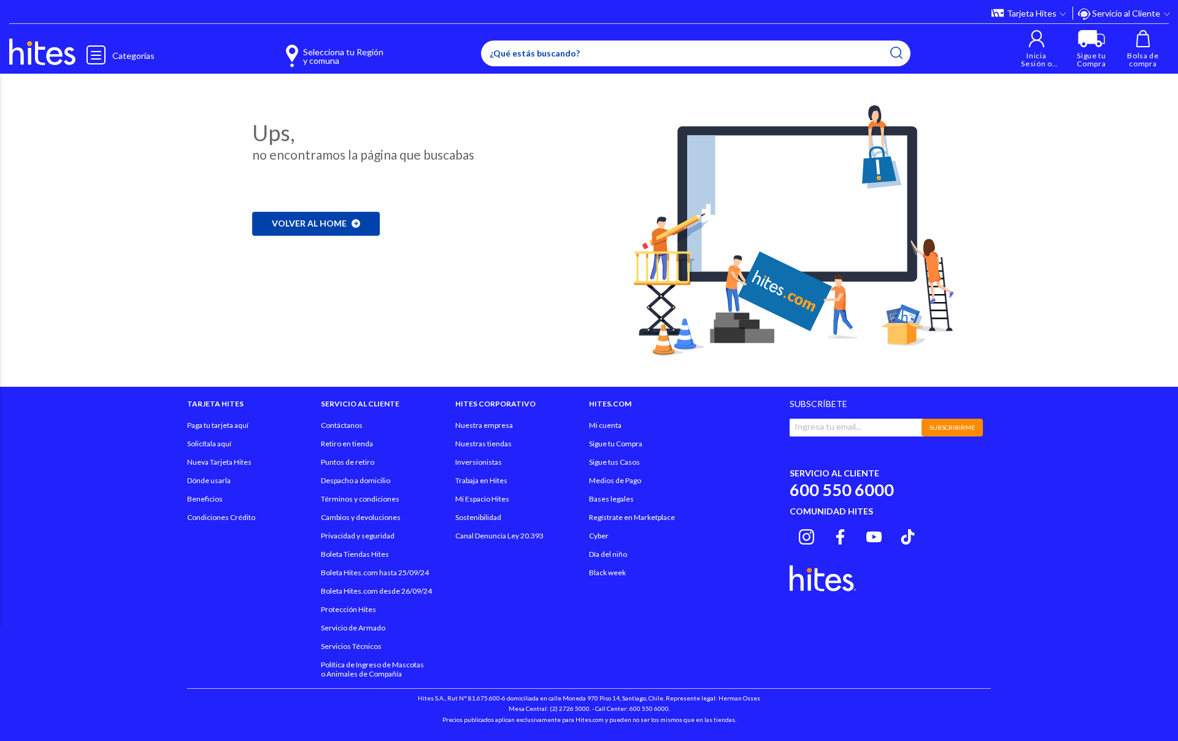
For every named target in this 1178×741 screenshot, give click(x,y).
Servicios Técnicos (351, 646)
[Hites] (42, 52)
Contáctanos (342, 425)
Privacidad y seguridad (358, 535)
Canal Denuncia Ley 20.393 (499, 535)
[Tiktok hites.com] (907, 535)
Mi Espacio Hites (482, 498)
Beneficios (205, 498)
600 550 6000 (842, 489)
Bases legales (611, 498)
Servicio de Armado (353, 627)
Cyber (599, 535)
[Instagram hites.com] (806, 535)
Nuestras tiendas (483, 443)
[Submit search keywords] (896, 53)
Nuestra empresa (484, 425)
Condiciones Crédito (221, 517)
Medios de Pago (615, 480)
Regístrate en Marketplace (632, 517)
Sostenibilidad (478, 517)
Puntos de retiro (347, 462)
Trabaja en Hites (481, 480)
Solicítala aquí (209, 443)
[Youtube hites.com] (874, 535)
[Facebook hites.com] (840, 535)
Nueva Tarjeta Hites (219, 462)
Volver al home (309, 223)
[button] (1037, 49)
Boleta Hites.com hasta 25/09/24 (375, 572)
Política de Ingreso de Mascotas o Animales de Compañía (372, 669)
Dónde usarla (209, 480)
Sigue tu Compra (615, 443)
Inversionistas (478, 462)
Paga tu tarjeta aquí (217, 425)
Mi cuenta (605, 425)
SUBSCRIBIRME (952, 427)
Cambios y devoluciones (361, 517)
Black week (607, 572)
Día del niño (608, 554)
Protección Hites (348, 609)
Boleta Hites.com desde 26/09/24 (376, 591)
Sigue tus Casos (614, 462)
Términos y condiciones (360, 498)
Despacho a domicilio (355, 480)
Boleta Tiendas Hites (355, 554)
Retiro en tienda (347, 443)
